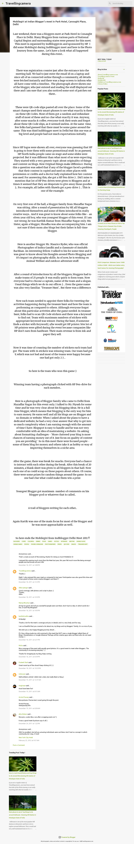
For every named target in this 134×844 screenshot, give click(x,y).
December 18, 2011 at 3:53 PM (29, 597)
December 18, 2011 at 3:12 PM (29, 582)
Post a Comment (19, 745)
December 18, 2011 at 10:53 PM (30, 668)
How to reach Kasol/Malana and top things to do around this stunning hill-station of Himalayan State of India (22, 776)
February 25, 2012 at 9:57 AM (29, 740)
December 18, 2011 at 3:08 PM (29, 565)
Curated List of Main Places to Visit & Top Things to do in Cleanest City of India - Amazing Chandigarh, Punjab (111, 226)
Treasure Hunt (83, 544)
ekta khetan (23, 714)
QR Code (66, 544)
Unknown (22, 674)
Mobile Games (18, 544)
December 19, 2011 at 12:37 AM (30, 680)
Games (50, 541)
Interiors (64, 541)
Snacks (73, 544)
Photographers (50, 544)
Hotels (56, 541)
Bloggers (17, 541)
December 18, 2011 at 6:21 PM (29, 640)
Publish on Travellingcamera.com (109, 82)
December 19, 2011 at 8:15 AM (29, 691)
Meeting (71, 541)
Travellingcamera (18, 3)
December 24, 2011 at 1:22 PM (29, 723)
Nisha (21, 645)
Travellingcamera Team (106, 76)
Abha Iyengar (23, 588)
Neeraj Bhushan (24, 603)
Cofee (24, 541)
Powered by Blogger (68, 837)
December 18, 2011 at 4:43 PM (29, 610)
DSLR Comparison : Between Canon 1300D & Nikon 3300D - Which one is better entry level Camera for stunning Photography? (111, 265)
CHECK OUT (102, 61)
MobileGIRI (101, 80)
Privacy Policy (102, 84)
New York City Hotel (26, 737)
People (26, 544)
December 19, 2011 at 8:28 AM (29, 708)
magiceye (22, 685)
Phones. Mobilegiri (37, 544)
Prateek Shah (23, 662)
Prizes (60, 544)
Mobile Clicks (81, 541)
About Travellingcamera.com (108, 74)
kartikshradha (24, 616)
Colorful (31, 541)
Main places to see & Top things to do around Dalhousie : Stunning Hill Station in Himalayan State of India (22, 815)
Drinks (38, 541)
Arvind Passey (24, 697)
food (44, 541)
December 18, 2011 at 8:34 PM (29, 657)
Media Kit (101, 78)
